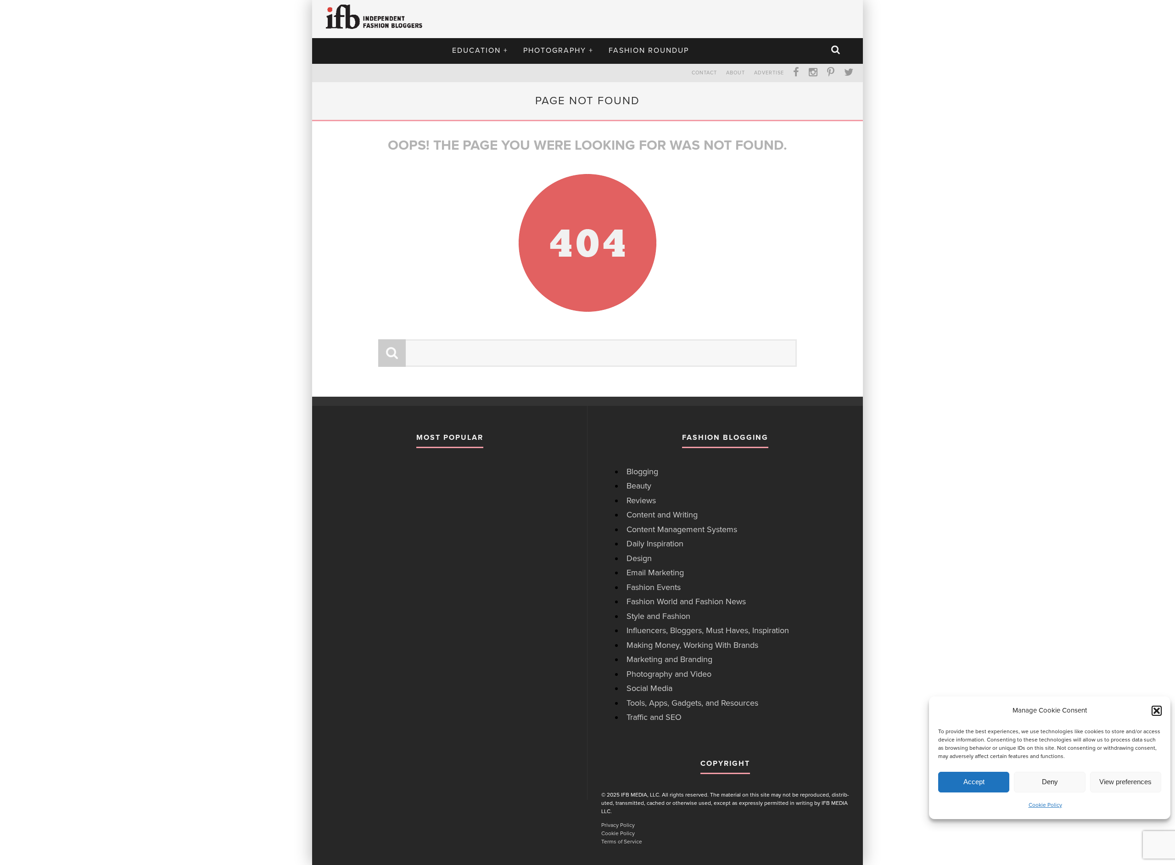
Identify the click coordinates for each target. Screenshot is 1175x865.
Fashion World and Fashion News (686, 601)
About (735, 73)
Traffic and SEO (654, 717)
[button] (1156, 710)
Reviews (641, 500)
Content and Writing (662, 515)
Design (639, 558)
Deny (1050, 782)
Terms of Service (621, 841)
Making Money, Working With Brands (692, 645)
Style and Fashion (658, 616)
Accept (974, 782)
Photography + (558, 50)
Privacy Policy (618, 825)
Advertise (769, 73)
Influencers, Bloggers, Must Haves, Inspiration (708, 630)
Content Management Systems (682, 529)
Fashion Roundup (649, 50)
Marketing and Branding (669, 659)
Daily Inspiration (655, 544)
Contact (704, 73)
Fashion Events (654, 587)
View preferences (1125, 782)
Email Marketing (655, 572)
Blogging (642, 471)
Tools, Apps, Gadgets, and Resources (692, 703)
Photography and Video (669, 674)
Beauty (639, 486)
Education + (480, 50)
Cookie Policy (1045, 805)
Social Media (649, 688)
